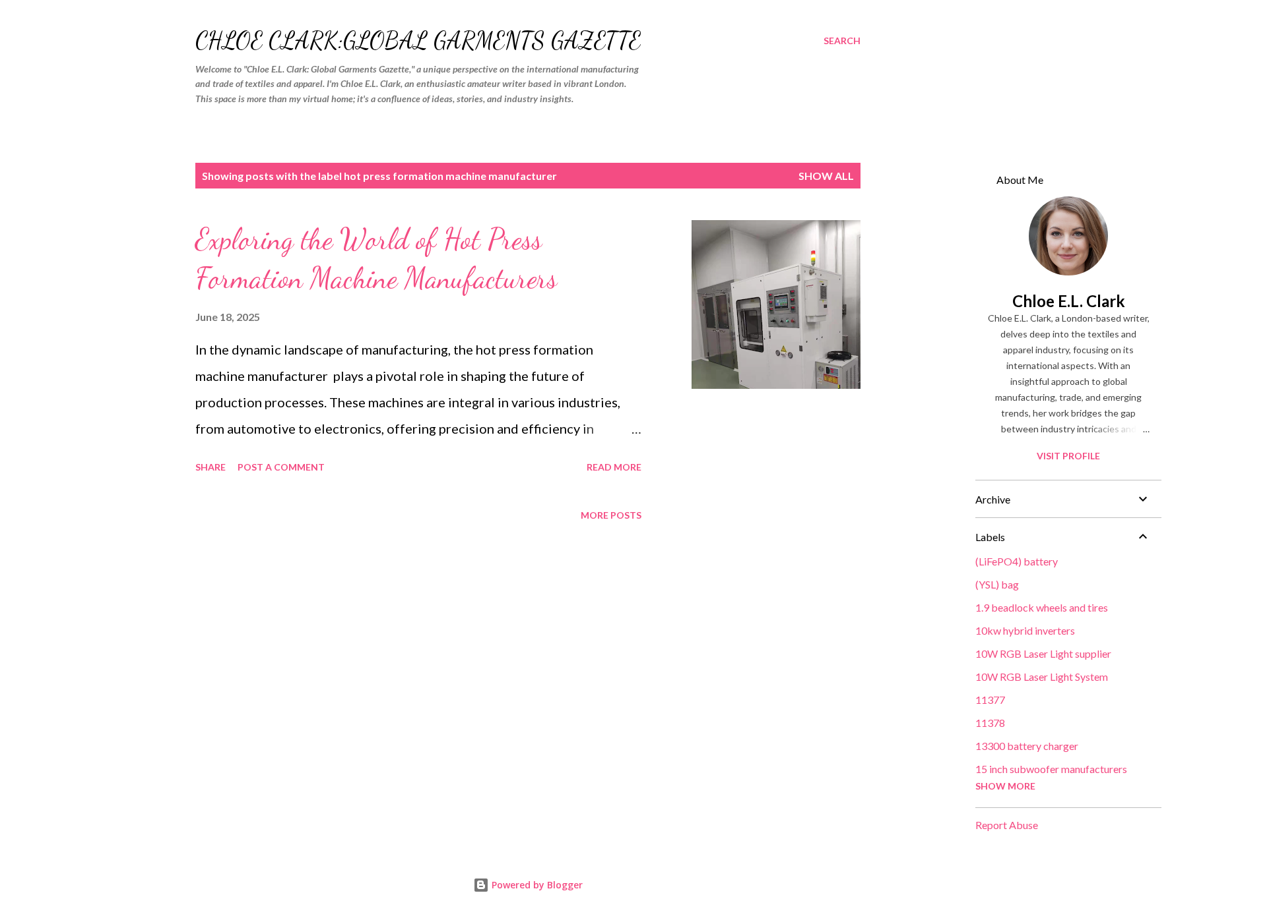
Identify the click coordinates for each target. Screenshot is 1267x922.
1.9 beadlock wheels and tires (1041, 607)
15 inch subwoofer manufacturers (1051, 769)
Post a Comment (281, 467)
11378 (990, 722)
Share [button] (210, 467)
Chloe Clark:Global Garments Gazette (418, 40)
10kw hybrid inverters (1025, 630)
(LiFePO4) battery (1016, 561)
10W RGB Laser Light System (1041, 676)
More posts (611, 515)
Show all (826, 175)
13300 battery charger (1026, 745)
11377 (990, 699)
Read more (614, 467)
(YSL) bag (997, 584)
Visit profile (1068, 455)
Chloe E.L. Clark (1068, 300)
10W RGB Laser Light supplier (1043, 653)
